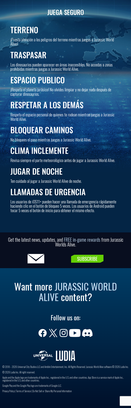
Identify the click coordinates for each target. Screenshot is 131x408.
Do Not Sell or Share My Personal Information (52, 391)
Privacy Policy (8, 391)
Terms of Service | (24, 391)
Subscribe (87, 258)
